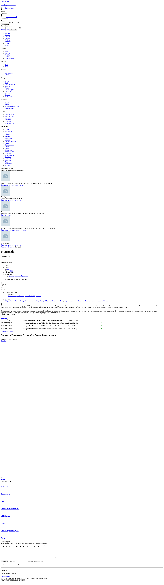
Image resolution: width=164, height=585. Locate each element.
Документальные (10, 141)
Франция (7, 86)
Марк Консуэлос (79, 301)
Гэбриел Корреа (13, 296)
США (6, 83)
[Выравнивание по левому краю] (16, 546)
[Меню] (15, 30)
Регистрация (9, 8)
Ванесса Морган (90, 301)
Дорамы (7, 38)
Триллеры (8, 160)
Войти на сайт (6, 24)
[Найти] (20, 28)
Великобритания (10, 84)
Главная (7, 33)
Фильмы (7, 35)
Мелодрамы (8, 150)
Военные (7, 136)
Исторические (9, 145)
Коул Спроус (40, 301)
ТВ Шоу (7, 40)
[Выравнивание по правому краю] (23, 546)
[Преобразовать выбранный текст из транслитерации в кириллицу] (41, 546)
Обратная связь (6, 576)
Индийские (8, 96)
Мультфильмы (9, 58)
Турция (7, 88)
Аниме (7, 43)
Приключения (9, 155)
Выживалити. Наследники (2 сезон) (14, 230)
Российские (8, 119)
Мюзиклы (8, 153)
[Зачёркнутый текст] (13, 546)
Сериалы (7, 36)
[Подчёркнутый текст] (9, 546)
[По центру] (20, 546)
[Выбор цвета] (31, 546)
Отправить (5, 561)
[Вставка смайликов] (27, 546)
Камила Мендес (30, 301)
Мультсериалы (9, 123)
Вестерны (8, 134)
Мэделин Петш (50, 301)
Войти (11, 30)
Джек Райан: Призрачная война (12, 185)
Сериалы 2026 (9, 114)
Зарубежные (9, 73)
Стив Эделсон (24, 296)
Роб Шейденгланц (35, 296)
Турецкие (8, 121)
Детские (7, 140)
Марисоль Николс (102, 301)
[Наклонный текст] (6, 546)
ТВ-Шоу (7, 55)
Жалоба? (3, 341)
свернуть (4, 318)
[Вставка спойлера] (44, 546)
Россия (7, 75)
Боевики (7, 133)
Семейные (8, 157)
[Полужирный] (3, 546)
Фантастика (8, 163)
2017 (8, 269)
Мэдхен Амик (68, 301)
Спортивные (9, 158)
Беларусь (7, 93)
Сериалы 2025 (9, 116)
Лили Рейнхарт (20, 301)
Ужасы (7, 162)
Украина (7, 95)
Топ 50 (7, 45)
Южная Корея (9, 89)
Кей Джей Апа (9, 301)
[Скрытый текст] (35, 546)
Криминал (8, 148)
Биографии (8, 131)
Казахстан (8, 91)
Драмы (7, 143)
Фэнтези (7, 165)
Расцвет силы (6, 215)
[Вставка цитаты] (38, 546)
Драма (11, 276)
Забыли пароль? (11, 17)
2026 (6, 65)
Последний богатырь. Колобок (12, 200)
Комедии (7, 146)
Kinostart (3, 247)
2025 (6, 66)
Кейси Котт (59, 301)
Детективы (8, 138)
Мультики (8, 41)
